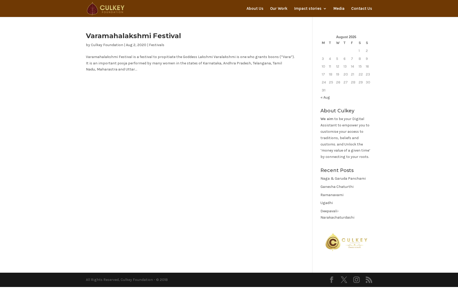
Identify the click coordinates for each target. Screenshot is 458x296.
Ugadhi (326, 203)
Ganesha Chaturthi (337, 186)
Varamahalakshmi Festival (133, 36)
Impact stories (308, 9)
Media (339, 9)
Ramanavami (332, 195)
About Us (254, 9)
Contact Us (361, 9)
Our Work (279, 9)
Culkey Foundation (107, 45)
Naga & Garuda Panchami (343, 178)
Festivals (156, 45)
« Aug (325, 97)
